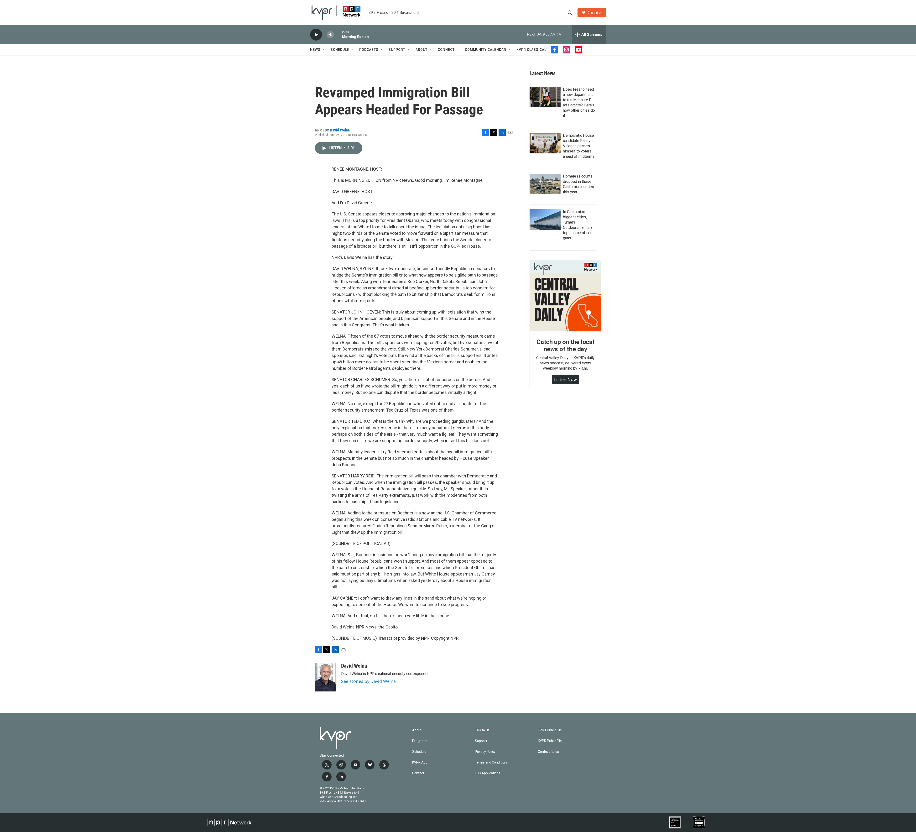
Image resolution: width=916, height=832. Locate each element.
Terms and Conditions (491, 762)
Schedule (340, 50)
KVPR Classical (531, 50)
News (315, 50)
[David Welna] (325, 677)
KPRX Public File (550, 730)
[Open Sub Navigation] (324, 50)
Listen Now (565, 379)
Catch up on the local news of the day (565, 345)
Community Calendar (485, 50)
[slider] (338, 34)
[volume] (330, 34)
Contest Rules (548, 752)
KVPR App (419, 762)
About (421, 50)
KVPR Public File (550, 741)
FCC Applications (487, 773)
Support (397, 50)
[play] (316, 34)
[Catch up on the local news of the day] (565, 295)
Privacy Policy (485, 752)
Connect (446, 50)
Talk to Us (482, 730)
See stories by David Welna (368, 681)
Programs (419, 741)
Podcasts (368, 50)
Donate (593, 12)
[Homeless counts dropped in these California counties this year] (545, 184)
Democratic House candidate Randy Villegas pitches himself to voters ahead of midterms (578, 146)
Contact (418, 773)
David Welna (340, 130)
